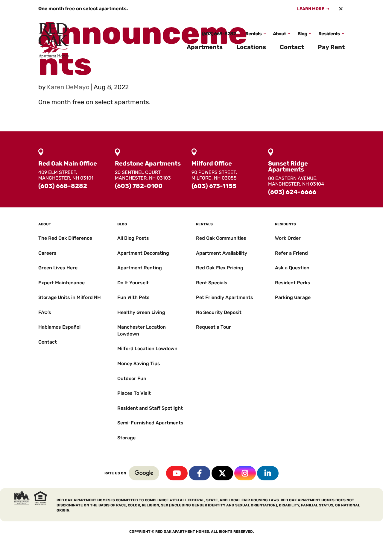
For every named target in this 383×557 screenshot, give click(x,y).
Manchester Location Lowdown (141, 330)
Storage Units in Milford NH (69, 297)
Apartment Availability (221, 253)
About (279, 34)
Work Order (288, 238)
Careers (47, 253)
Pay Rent (331, 47)
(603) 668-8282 (219, 34)
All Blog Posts (133, 238)
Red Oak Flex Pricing (219, 268)
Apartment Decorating (143, 253)
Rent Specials (211, 283)
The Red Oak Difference (65, 238)
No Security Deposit (218, 312)
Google (144, 473)
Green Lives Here (57, 268)
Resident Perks (292, 283)
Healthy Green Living (141, 312)
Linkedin (268, 473)
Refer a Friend (291, 253)
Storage (126, 438)
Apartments (205, 47)
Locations (251, 47)
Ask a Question (292, 268)
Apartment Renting (139, 268)
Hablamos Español (59, 327)
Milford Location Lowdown (147, 348)
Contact (292, 47)
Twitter (222, 473)
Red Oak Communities (221, 238)
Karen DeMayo (68, 87)
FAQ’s (44, 312)
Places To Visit (134, 393)
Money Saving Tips (138, 363)
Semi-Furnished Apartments (150, 423)
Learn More (310, 9)
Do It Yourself (133, 283)
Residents (329, 34)
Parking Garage (293, 297)
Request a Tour (213, 327)
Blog (302, 34)
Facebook (199, 473)
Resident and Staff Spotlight (150, 408)
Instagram (245, 473)
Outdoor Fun (131, 378)
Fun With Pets (133, 297)
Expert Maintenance (61, 283)
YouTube (177, 473)
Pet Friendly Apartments (224, 297)
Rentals (253, 34)
